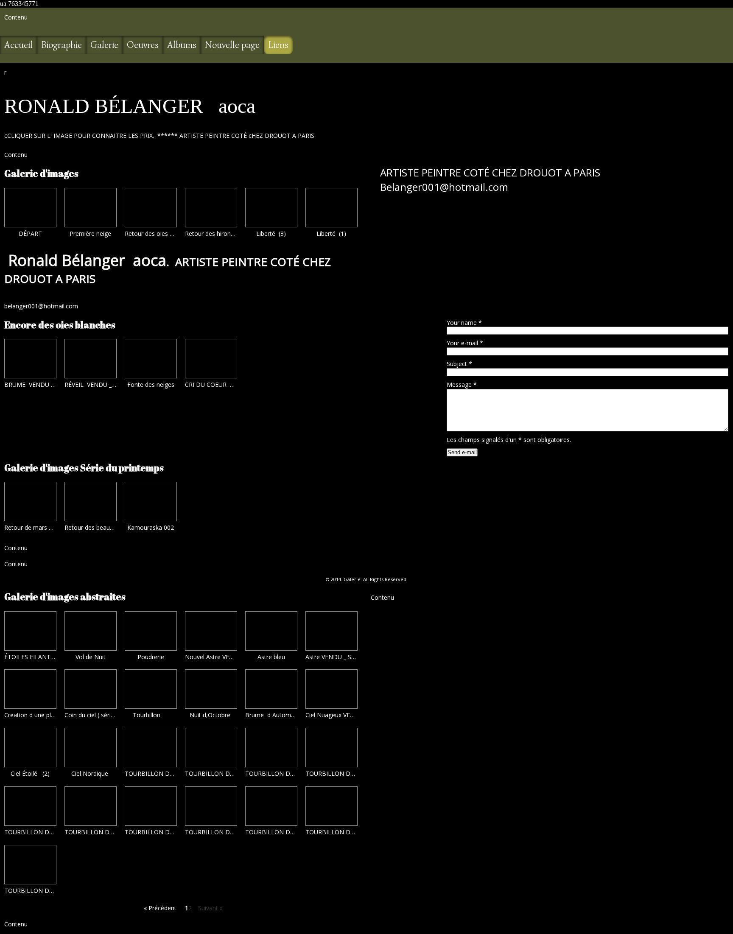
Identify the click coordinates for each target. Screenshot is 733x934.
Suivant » (210, 908)
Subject (459, 364)
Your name (464, 323)
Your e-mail (465, 343)
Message (462, 384)
